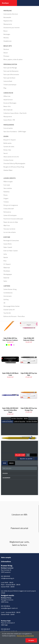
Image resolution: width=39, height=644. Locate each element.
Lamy (5, 254)
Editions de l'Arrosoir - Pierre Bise (14, 316)
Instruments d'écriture (11, 14)
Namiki (6, 257)
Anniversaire (8, 296)
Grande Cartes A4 (9, 310)
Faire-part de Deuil (9, 78)
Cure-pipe (7, 185)
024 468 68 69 (5, 629)
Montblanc (8, 11)
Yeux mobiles (8, 188)
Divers (6, 136)
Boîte (26, 418)
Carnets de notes (9, 146)
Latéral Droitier (7, 421)
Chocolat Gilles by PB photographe (14, 163)
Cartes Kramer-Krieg (10, 289)
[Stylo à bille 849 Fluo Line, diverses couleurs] (10, 325)
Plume (6, 195)
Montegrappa (8, 274)
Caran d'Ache (8, 93)
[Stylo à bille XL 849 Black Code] (10, 360)
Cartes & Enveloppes (10, 215)
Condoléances (8, 293)
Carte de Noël (8, 81)
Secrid (6, 153)
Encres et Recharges (10, 103)
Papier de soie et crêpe (11, 222)
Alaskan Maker (8, 170)
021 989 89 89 (5, 576)
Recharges (7, 34)
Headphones (8, 41)
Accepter (31, 640)
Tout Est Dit (7, 313)
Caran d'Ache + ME (9, 120)
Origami (6, 198)
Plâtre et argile (8, 181)
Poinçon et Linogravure (11, 205)
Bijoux (6, 31)
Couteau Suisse (8, 160)
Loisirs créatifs (10, 178)
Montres (6, 38)
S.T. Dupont (7, 264)
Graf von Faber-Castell (11, 251)
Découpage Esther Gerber (12, 306)
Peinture (6, 49)
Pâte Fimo (7, 225)
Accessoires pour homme (12, 27)
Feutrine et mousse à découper (13, 219)
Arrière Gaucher (17, 418)
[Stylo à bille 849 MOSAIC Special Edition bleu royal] (10, 395)
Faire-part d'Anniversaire (11, 74)
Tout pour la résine (9, 229)
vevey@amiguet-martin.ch (9, 608)
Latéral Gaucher (19, 421)
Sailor (5, 281)
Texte (4, 463)
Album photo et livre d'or (11, 157)
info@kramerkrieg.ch (7, 578)
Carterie (7, 286)
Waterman (7, 267)
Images (11, 463)
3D (4, 303)
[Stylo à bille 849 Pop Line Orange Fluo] (29, 395)
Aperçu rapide (14, 352)
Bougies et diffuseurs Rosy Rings (14, 167)
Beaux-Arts (8, 46)
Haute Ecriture (8, 100)
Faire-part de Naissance (11, 71)
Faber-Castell (8, 247)
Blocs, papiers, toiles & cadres (13, 59)
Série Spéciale (8, 110)
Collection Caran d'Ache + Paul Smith (15, 113)
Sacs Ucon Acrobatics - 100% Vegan (15, 131)
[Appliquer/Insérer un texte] (35, 468)
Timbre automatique (10, 85)
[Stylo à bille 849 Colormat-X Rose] (29, 325)
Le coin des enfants (10, 232)
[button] (35, 454)
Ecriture (7, 237)
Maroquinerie (8, 24)
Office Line (7, 96)
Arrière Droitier (31, 421)
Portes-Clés (7, 150)
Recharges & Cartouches (11, 240)
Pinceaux (6, 56)
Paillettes (7, 192)
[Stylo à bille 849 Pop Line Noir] (29, 360)
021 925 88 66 (5, 606)
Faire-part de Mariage (10, 68)
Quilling (6, 299)
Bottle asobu (8, 143)
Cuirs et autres (8, 128)
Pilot (5, 261)
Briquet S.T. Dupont (10, 140)
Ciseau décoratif (9, 208)
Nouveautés (7, 17)
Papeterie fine (8, 21)
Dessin (6, 53)
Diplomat (6, 278)
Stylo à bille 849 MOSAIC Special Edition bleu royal (10, 410)
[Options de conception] (36, 458)
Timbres (6, 202)
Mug (5, 88)
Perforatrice (7, 212)
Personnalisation (10, 64)
